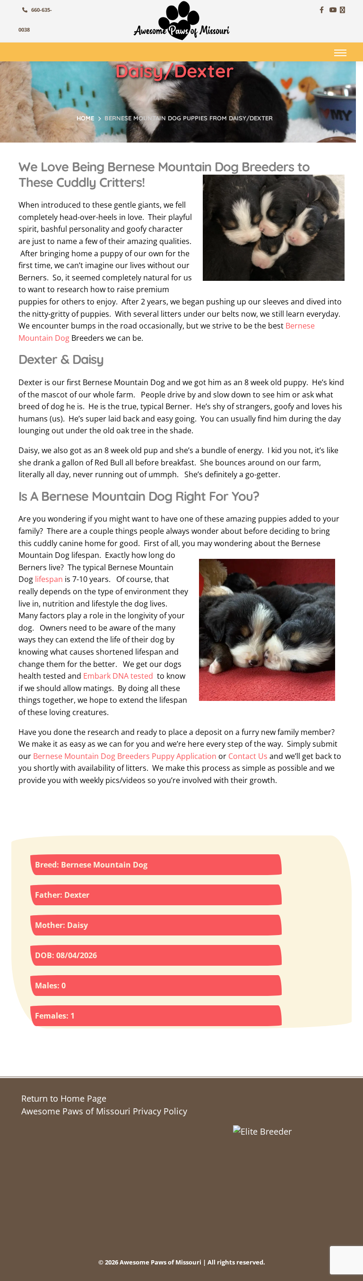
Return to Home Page (63, 1098)
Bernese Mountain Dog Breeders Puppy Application (124, 756)
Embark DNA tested (118, 676)
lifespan (49, 579)
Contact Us (248, 756)
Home (85, 118)
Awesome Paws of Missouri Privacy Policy (104, 1111)
